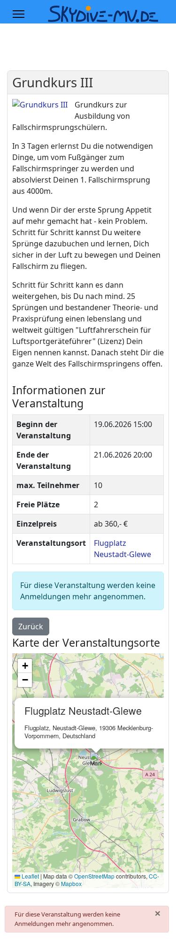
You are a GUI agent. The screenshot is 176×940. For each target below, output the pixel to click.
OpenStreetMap (94, 876)
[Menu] (18, 14)
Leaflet (29, 876)
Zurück (30, 626)
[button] (96, 761)
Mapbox (71, 883)
